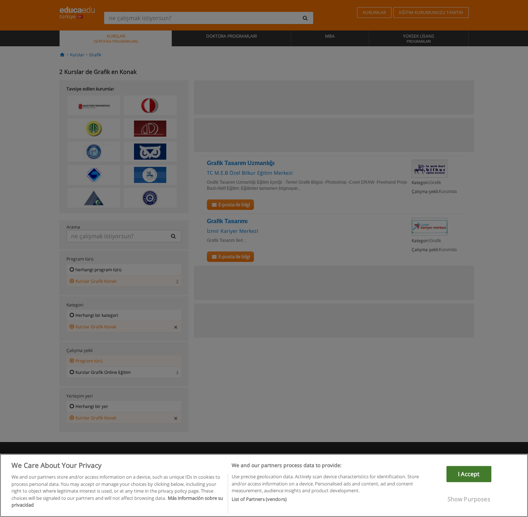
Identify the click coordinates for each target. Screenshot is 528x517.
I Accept (469, 474)
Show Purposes (469, 499)
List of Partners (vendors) (259, 499)
